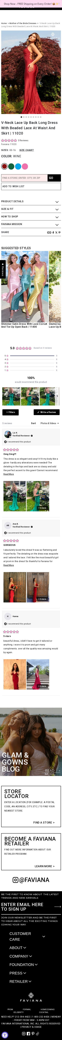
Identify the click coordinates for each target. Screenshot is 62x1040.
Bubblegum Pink (23, 163)
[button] (14, 140)
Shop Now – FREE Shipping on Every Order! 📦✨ (31, 3)
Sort (33, 423)
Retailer (18, 981)
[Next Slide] (57, 396)
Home (4, 23)
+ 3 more (42, 599)
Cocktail (44, 1012)
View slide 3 (26, 117)
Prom (10, 1009)
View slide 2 (24, 117)
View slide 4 (28, 117)
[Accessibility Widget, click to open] (5, 1035)
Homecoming (47, 1009)
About (15, 948)
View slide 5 (31, 117)
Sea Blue (16, 163)
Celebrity (18, 1012)
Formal (27, 1009)
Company (18, 956)
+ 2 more (42, 508)
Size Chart (26, 150)
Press (15, 973)
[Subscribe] (57, 906)
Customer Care (20, 936)
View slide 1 (21, 117)
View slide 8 (38, 117)
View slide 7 (36, 117)
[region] (31, 396)
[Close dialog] (59, 3)
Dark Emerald (9, 163)
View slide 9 (40, 117)
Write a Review (50, 413)
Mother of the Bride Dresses (22, 23)
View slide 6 (33, 117)
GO (51, 178)
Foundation (21, 964)
